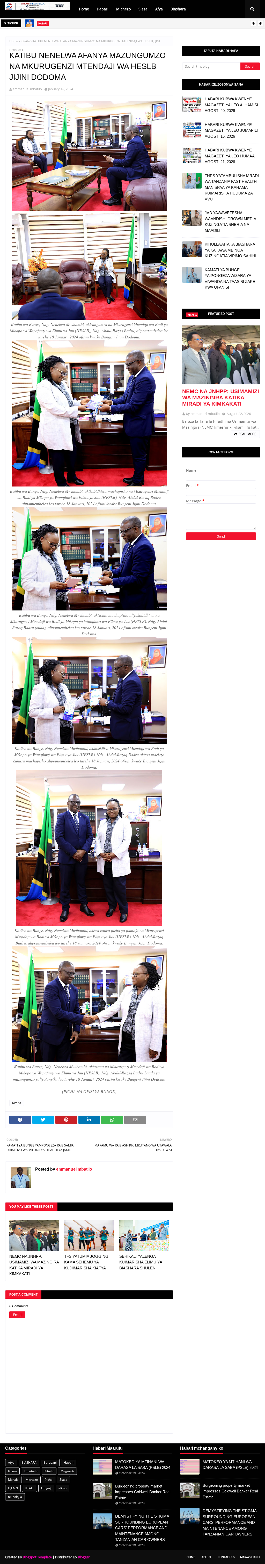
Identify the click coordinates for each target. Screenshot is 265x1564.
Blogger (84, 1557)
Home (13, 41)
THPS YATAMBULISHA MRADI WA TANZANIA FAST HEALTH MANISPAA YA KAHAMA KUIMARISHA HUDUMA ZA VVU (232, 187)
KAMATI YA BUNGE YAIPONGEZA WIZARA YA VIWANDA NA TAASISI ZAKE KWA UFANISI (230, 279)
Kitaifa (25, 41)
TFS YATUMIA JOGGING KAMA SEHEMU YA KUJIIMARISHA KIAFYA (86, 1262)
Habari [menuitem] (102, 8)
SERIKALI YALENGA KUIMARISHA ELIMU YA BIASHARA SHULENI (103, 26)
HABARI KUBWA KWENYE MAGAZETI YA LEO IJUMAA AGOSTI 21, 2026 (229, 156)
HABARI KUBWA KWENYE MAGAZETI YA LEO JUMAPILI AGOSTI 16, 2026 (231, 130)
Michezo (32, 1479)
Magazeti (67, 1471)
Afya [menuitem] (159, 8)
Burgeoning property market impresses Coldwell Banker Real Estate (142, 1492)
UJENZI (13, 1488)
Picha (49, 1479)
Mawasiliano (250, 1557)
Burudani (50, 1462)
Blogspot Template (37, 1557)
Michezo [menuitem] (123, 8)
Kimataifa (31, 1471)
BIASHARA (28, 1462)
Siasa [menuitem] (143, 8)
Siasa (63, 1479)
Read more (247, 434)
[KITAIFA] (221, 354)
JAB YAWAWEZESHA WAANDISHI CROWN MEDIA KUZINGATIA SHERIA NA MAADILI (230, 222)
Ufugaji (46, 1488)
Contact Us (226, 1557)
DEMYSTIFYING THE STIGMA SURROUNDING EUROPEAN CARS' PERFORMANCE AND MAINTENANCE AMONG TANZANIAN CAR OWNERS (142, 1528)
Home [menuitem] (84, 8)
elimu (62, 1488)
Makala (13, 1479)
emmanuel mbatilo (27, 89)
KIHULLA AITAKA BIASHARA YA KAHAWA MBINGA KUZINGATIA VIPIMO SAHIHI (230, 250)
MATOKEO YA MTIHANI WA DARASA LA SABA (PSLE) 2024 (142, 1464)
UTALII (29, 1488)
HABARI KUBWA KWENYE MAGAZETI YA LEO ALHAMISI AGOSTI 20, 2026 (231, 105)
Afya (11, 1462)
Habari (68, 1462)
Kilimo (12, 1471)
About (206, 1557)
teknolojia (15, 1497)
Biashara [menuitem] (178, 8)
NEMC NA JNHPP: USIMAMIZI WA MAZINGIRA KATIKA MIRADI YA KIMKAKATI (34, 1265)
